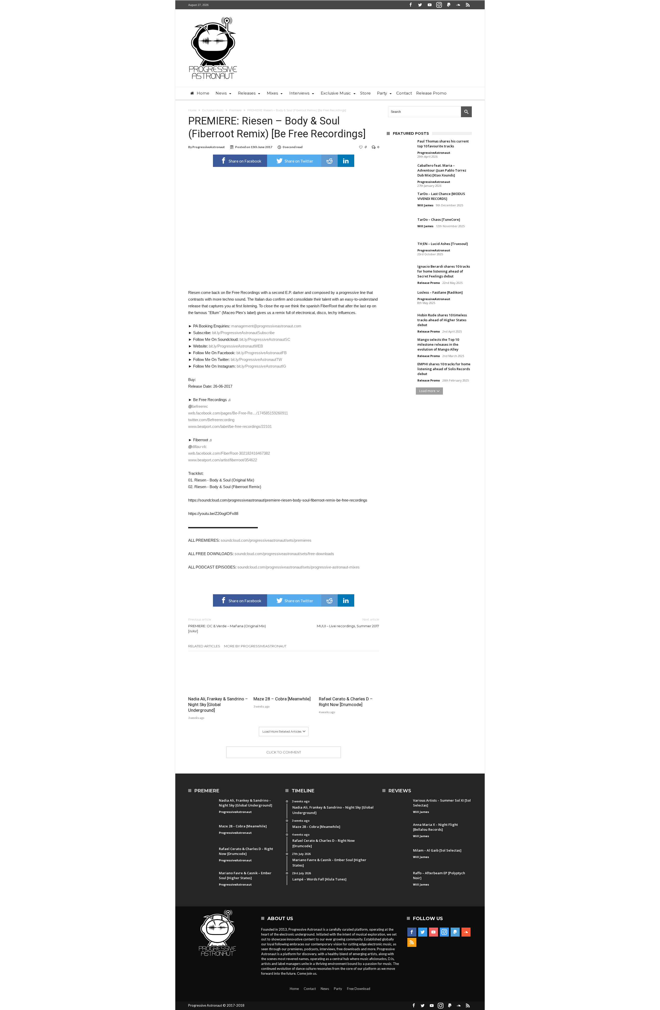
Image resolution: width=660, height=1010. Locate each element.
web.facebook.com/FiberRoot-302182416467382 (229, 453)
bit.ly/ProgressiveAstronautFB (261, 353)
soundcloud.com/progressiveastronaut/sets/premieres (266, 540)
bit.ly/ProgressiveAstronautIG (261, 366)
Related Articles (204, 646)
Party (338, 989)
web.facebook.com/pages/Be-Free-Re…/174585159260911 (238, 413)
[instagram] (439, 5)
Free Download (358, 989)
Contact (310, 989)
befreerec (200, 406)
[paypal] (448, 5)
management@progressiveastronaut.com (266, 326)
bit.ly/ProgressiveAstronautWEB (236, 346)
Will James (425, 205)
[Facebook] (410, 5)
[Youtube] (429, 5)
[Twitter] (420, 5)
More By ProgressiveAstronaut (255, 646)
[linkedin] (346, 161)
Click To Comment (283, 752)
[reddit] (329, 161)
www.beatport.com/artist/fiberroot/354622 (222, 460)
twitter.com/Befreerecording (211, 420)
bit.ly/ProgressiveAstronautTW (256, 359)
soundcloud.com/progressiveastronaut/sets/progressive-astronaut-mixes (298, 567)
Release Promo (428, 283)
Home (192, 110)
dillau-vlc (199, 446)
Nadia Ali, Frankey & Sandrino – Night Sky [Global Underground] (218, 704)
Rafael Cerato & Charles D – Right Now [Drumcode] (346, 701)
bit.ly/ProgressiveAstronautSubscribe (243, 332)
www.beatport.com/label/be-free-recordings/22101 (230, 426)
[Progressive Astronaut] (213, 17)
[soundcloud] (458, 5)
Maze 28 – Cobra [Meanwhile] (282, 698)
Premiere (235, 110)
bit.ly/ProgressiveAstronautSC (265, 339)
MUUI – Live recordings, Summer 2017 (348, 622)
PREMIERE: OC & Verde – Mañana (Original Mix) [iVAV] (227, 625)
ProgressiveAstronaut (208, 147)
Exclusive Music (213, 110)
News (325, 989)
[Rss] (468, 5)
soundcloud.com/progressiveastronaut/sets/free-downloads (284, 553)
